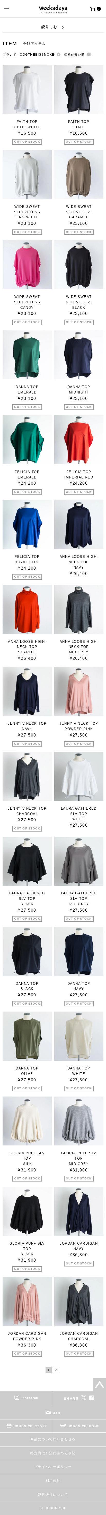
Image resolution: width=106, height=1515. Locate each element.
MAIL (56, 1413)
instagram (30, 1397)
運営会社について (53, 1494)
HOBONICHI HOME (84, 1426)
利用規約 (53, 1481)
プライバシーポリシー (53, 1467)
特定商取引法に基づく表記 (53, 1453)
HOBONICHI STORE (30, 1426)
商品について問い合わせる (53, 1439)
